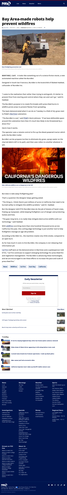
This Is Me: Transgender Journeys (25, 430)
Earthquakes (38, 394)
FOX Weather (38, 400)
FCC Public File (22, 472)
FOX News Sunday (7, 402)
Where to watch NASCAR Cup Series (7, 458)
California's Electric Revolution (24, 413)
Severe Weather (39, 396)
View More (60, 309)
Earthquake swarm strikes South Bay (11, 312)
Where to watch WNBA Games (8, 472)
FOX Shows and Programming (23, 457)
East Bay (32, 267)
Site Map (21, 470)
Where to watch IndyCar (8, 461)
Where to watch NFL (7, 450)
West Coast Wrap (6, 400)
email (49, 485)
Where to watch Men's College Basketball (8, 464)
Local (3, 385)
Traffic (20, 387)
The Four (21, 416)
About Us (22, 446)
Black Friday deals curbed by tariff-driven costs (14, 327)
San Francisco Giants (57, 392)
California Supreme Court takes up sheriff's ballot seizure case (30, 367)
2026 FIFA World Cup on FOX (58, 385)
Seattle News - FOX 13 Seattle (58, 420)
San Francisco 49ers (57, 388)
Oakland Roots (56, 396)
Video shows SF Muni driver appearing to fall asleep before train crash (33, 347)
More (39, 3)
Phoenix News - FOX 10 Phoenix (58, 416)
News (18, 27)
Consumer (4, 397)
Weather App (38, 398)
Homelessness (6, 414)
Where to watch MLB (7, 456)
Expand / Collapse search (64, 3)
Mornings (22, 383)
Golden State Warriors (58, 390)
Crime (3, 389)
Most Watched (7, 309)
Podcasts (4, 398)
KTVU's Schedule (23, 460)
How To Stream (23, 448)
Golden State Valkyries (58, 394)
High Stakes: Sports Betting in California (24, 418)
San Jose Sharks (56, 402)
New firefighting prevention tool (11, 67)
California (42, 267)
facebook (55, 485)
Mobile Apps (22, 465)
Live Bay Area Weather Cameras (41, 387)
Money (37, 410)
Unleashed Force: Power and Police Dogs (8, 421)
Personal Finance (40, 412)
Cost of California (6, 416)
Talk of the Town (23, 427)
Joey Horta (6, 27)
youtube (52, 485)
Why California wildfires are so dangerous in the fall (17, 185)
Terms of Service (34, 302)
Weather (38, 383)
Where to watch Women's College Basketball (6, 468)
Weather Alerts (39, 385)
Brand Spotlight (23, 442)
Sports (54, 383)
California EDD (6, 412)
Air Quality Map (39, 390)
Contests (21, 389)
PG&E (26, 118)
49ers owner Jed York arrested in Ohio (23, 360)
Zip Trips (21, 385)
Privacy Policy (35, 301)
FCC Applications (23, 474)
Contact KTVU (22, 454)
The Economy (39, 414)
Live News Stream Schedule (23, 462)
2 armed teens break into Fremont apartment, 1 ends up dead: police (32, 354)
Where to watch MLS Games (7, 475)
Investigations (7, 410)
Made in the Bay (23, 421)
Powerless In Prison (7, 418)
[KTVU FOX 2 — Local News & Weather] (7, 3)
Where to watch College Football (8, 453)
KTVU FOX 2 (12, 27)
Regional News (57, 410)
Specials (22, 410)
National (4, 387)
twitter (64, 485)
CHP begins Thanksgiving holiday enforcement (14, 320)
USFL (53, 406)
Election (4, 404)
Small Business (39, 416)
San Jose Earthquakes (58, 404)
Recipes (21, 391)
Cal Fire (5, 250)
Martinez (13, 114)
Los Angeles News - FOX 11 (57, 413)
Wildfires (14, 267)
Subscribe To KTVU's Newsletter (24, 467)
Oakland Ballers (56, 398)
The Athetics (55, 400)
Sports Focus (22, 425)
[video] (61, 314)
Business (4, 395)
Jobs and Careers (23, 452)
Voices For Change (24, 436)
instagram (58, 485)
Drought (4, 391)
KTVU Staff (21, 450)
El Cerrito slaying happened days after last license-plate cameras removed (34, 340)
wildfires (9, 226)
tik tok (61, 485)
